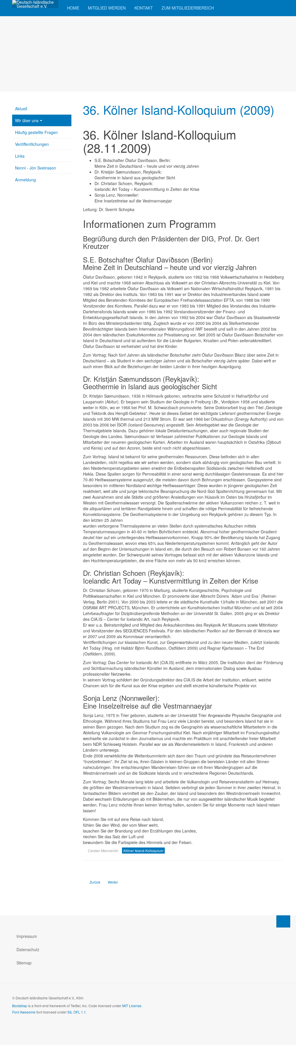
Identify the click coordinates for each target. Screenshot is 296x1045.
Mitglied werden (107, 8)
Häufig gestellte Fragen (36, 132)
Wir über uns (26, 120)
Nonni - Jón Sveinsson (35, 168)
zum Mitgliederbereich (188, 8)
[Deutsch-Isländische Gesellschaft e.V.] (35, 4)
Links (20, 156)
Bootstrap (19, 1005)
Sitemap (24, 963)
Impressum (26, 936)
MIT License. (132, 1005)
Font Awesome (24, 1011)
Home (73, 8)
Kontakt (143, 8)
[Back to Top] (283, 921)
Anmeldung (25, 179)
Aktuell (21, 108)
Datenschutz (27, 949)
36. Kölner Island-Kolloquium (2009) (178, 109)
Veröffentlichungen (32, 144)
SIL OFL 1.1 (76, 1011)
